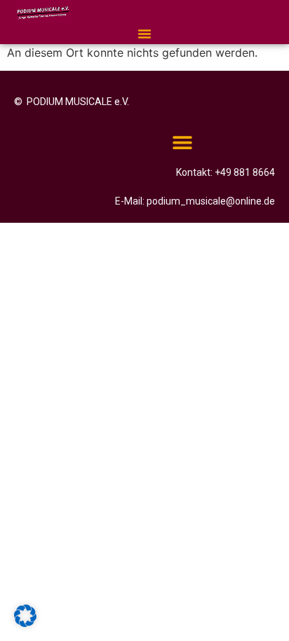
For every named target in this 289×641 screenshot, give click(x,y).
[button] (144, 33)
